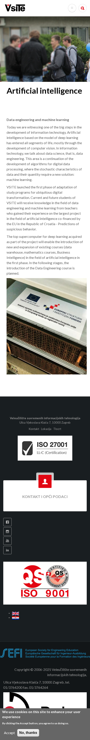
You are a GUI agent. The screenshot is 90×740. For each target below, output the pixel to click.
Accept (9, 733)
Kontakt (34, 429)
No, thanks (28, 733)
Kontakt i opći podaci (45, 496)
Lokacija (46, 429)
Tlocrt (57, 429)
